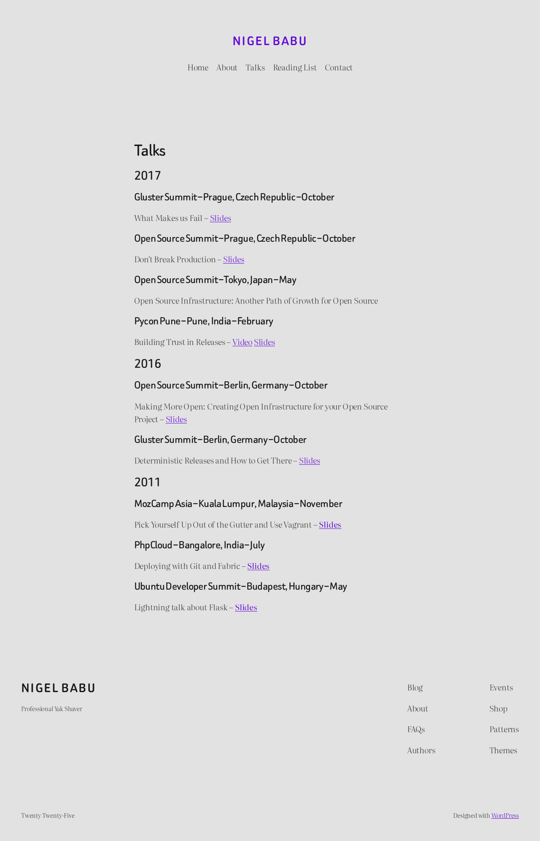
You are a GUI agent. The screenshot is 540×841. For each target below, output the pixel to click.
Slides (220, 218)
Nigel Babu (270, 41)
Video (242, 342)
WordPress (505, 815)
